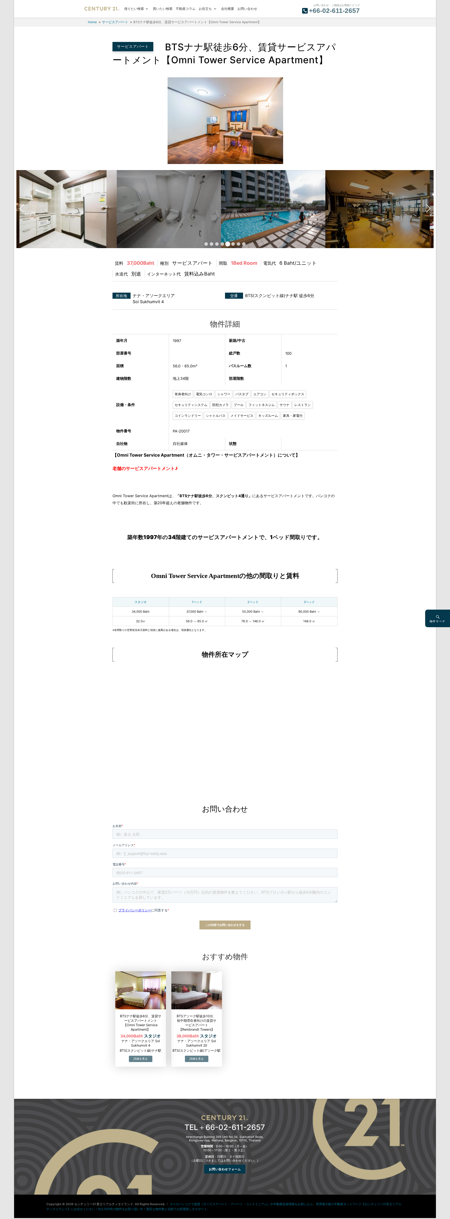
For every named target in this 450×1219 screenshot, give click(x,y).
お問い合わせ (247, 9)
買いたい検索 (162, 9)
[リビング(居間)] (224, 120)
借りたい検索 (134, 9)
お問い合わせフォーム (225, 1169)
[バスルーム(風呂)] (121, 208)
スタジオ (141, 602)
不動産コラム (185, 9)
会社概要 (227, 9)
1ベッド (197, 602)
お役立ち (205, 9)
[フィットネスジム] (329, 208)
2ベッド (253, 602)
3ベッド (309, 602)
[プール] (225, 208)
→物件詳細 (140, 1059)
